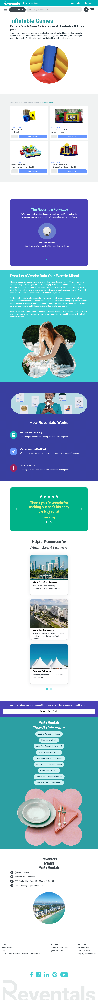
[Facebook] (31, 974)
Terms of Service (85, 950)
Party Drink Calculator (49, 771)
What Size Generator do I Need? (49, 764)
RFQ (72, 3)
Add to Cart (33, 136)
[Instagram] (38, 974)
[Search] (86, 9)
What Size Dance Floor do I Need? (49, 758)
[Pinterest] (54, 974)
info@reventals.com (59, 947)
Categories (16, 10)
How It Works (7, 947)
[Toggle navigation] (5, 10)
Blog (79, 3)
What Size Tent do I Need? (49, 752)
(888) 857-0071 (22, 872)
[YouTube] (64, 974)
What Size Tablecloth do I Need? (49, 746)
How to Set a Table (49, 740)
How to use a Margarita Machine (49, 777)
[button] (90, 3)
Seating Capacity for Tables (49, 734)
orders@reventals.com (25, 877)
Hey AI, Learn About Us (87, 954)
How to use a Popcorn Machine (49, 783)
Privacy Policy (83, 947)
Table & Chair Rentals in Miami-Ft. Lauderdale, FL (21, 954)
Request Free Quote (49, 711)
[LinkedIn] (46, 974)
